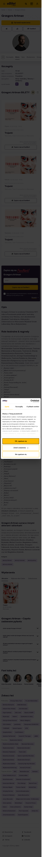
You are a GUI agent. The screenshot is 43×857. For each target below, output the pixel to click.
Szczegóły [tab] (19, 406)
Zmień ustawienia (20, 448)
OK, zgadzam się (21, 441)
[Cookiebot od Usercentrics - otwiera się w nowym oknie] (30, 401)
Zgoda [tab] (7, 406)
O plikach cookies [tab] (33, 406)
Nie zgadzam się (20, 454)
